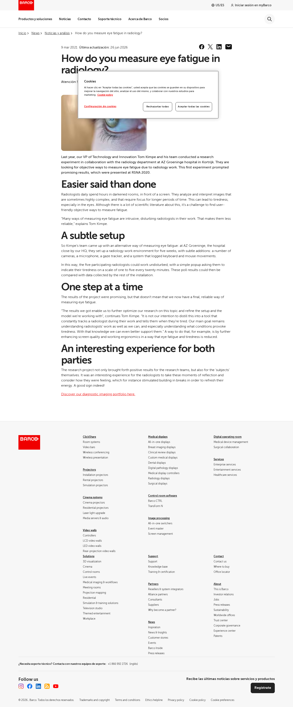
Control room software (162, 495)
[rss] (47, 686)
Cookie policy (105, 95)
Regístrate (262, 688)
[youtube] (55, 686)
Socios (163, 19)
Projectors (89, 469)
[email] (228, 46)
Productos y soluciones (35, 19)
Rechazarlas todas (157, 106)
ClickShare (89, 436)
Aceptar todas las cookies (194, 106)
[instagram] (21, 686)
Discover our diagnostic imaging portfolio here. (98, 394)
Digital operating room (228, 436)
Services (219, 459)
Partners (153, 584)
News (151, 622)
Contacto (84, 19)
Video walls (90, 530)
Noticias (65, 19)
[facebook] (201, 46)
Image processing (159, 518)
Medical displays (157, 436)
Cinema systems (92, 497)
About (217, 584)
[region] (148, 95)
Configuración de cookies (100, 106)
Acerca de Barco (140, 19)
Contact (219, 556)
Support (153, 556)
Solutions (88, 556)
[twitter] (210, 46)
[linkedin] (219, 46)
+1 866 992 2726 (123, 663)
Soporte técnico (109, 19)
